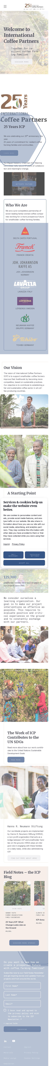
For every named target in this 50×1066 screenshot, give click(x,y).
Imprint (6, 544)
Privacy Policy (18, 544)
